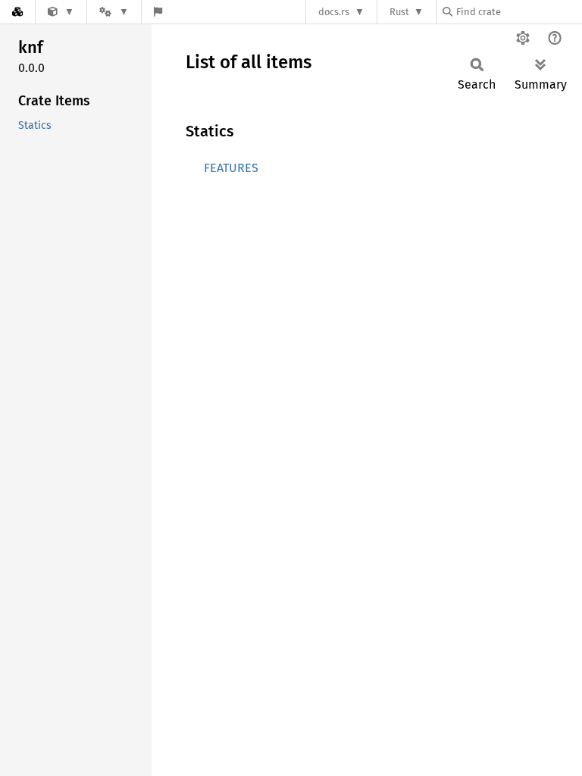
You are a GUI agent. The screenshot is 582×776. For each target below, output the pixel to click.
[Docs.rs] (17, 11)
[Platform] (113, 11)
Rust (399, 11)
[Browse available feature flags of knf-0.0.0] (158, 11)
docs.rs (333, 11)
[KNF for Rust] (61, 11)
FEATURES (231, 168)
